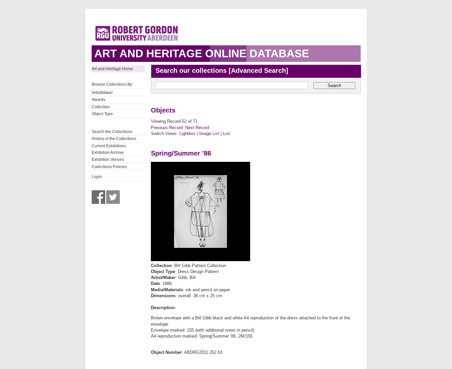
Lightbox (187, 133)
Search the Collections (112, 131)
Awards (98, 99)
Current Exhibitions (109, 146)
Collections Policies (109, 166)
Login (97, 176)
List (226, 133)
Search (334, 85)
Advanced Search (258, 70)
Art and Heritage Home (112, 69)
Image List (209, 133)
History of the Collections (114, 138)
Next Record (197, 127)
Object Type (102, 114)
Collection (101, 107)
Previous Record (167, 127)
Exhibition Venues (108, 159)
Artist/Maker (102, 92)
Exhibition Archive (108, 152)
